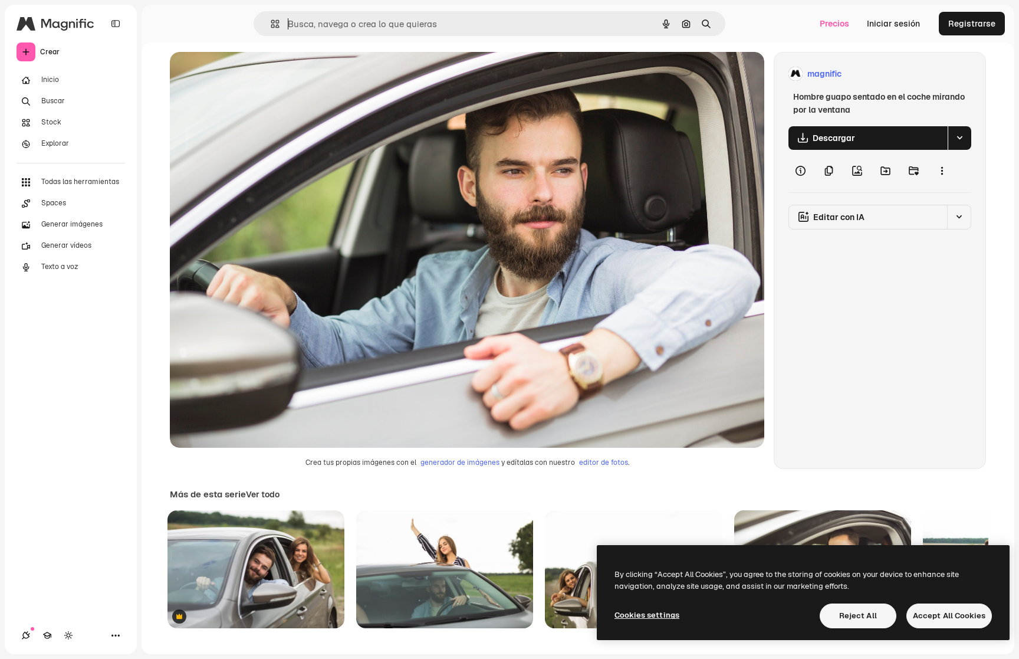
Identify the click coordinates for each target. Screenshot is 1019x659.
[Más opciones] (942, 171)
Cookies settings (646, 615)
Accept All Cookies (949, 616)
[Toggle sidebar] (115, 23)
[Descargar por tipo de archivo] (959, 138)
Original (245, 74)
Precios (834, 23)
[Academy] (47, 635)
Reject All (858, 616)
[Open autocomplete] (270, 23)
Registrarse (971, 23)
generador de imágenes (459, 462)
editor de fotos (603, 462)
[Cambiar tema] (68, 635)
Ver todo (263, 494)
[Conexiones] (26, 635)
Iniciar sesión (893, 23)
